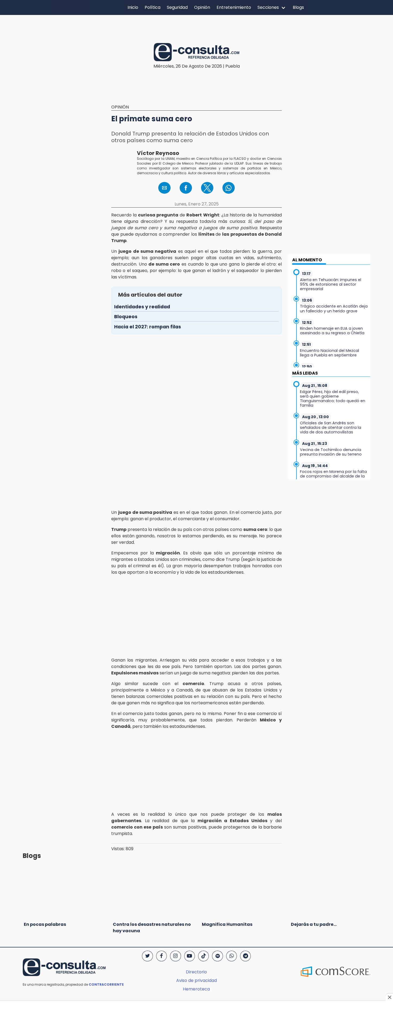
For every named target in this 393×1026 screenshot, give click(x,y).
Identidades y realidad (142, 307)
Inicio (133, 7)
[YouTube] (189, 956)
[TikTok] (203, 956)
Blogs (298, 7)
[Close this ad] (389, 997)
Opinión (202, 7)
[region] (196, 25)
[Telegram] (245, 956)
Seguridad (177, 7)
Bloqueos (125, 316)
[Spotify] (217, 956)
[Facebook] (161, 956)
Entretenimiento (234, 7)
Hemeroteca (196, 989)
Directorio (196, 972)
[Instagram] (175, 956)
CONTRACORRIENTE (106, 984)
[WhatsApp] (231, 956)
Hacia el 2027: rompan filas (147, 327)
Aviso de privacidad (196, 980)
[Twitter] (147, 956)
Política (152, 7)
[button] (164, 188)
